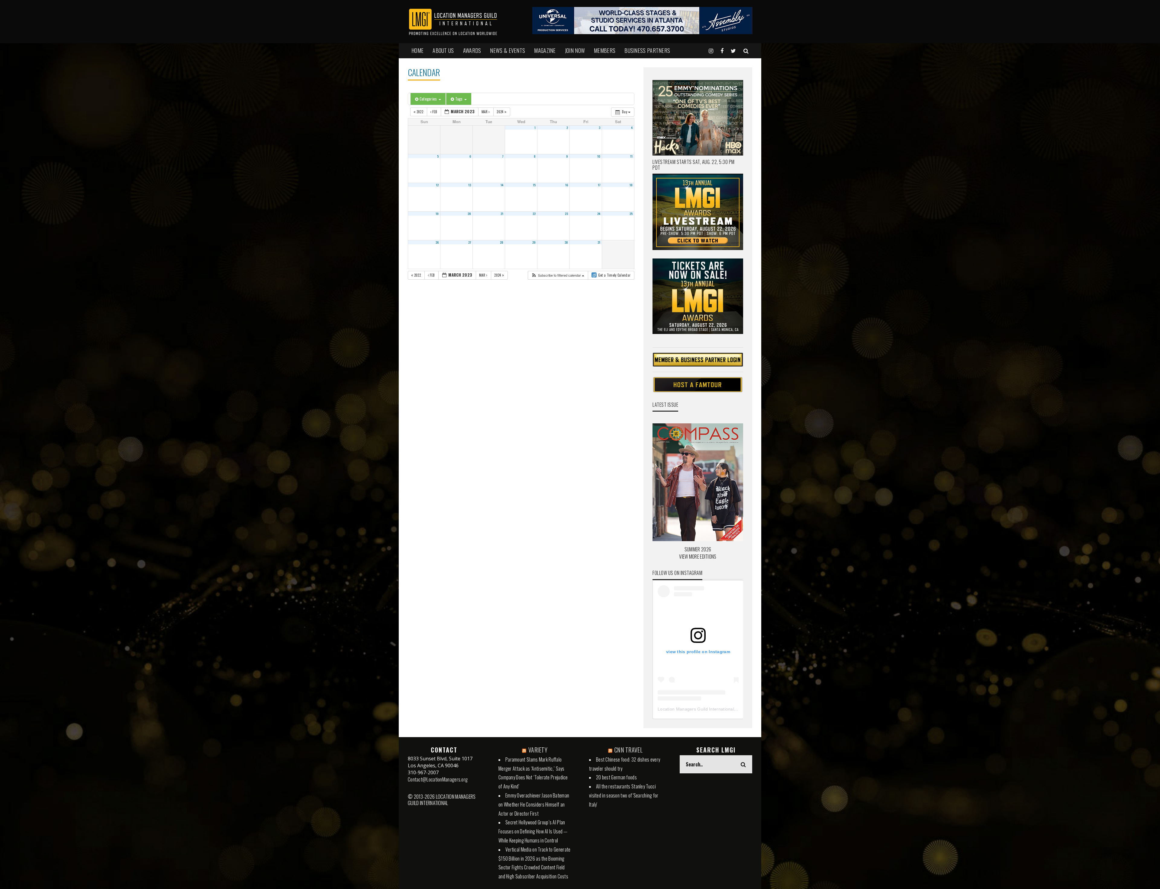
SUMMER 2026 (698, 549)
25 (631, 213)
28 (502, 242)
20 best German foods (616, 777)
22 (534, 213)
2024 (500, 111)
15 (534, 184)
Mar (485, 111)
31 (599, 242)
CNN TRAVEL (628, 749)
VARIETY (537, 749)
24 (599, 213)
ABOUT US (443, 50)
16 (566, 184)
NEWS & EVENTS (507, 50)
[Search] (746, 50)
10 (599, 156)
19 (437, 213)
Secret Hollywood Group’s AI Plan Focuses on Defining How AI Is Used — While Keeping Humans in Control (533, 831)
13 (469, 184)
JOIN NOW (575, 50)
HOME (417, 50)
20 (469, 213)
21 (502, 213)
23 (566, 213)
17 (599, 184)
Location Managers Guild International (696, 709)
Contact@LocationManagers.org (438, 779)
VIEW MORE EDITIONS (697, 556)
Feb (434, 111)
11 (631, 156)
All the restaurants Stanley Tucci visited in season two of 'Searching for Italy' (624, 795)
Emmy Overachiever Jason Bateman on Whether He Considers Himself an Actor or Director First (533, 804)
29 (534, 242)
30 (566, 242)
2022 (419, 111)
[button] (557, 275)
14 (502, 184)
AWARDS (472, 50)
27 (469, 242)
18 (631, 184)
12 (437, 184)
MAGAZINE (545, 50)
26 (437, 242)
